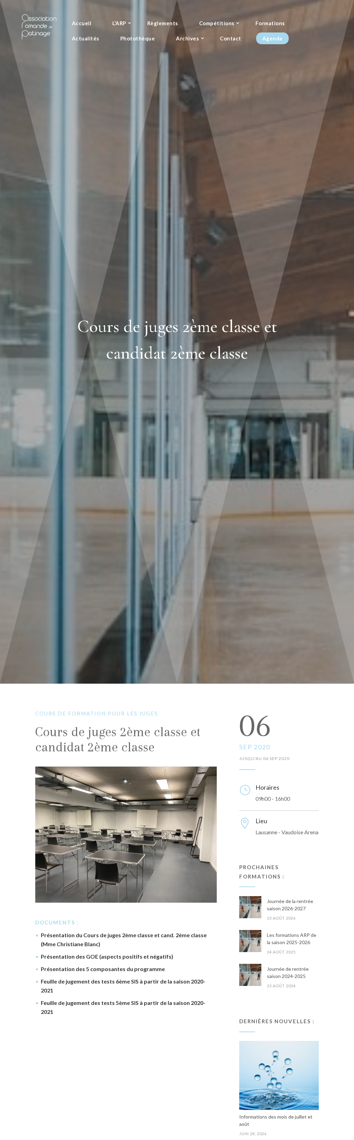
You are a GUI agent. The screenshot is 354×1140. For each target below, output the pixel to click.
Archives (187, 38)
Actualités (85, 38)
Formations (270, 23)
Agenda (272, 38)
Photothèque (137, 38)
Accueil (82, 23)
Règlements (162, 23)
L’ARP (119, 23)
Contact (230, 38)
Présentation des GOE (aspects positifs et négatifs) (107, 956)
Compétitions (216, 23)
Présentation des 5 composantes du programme (103, 969)
